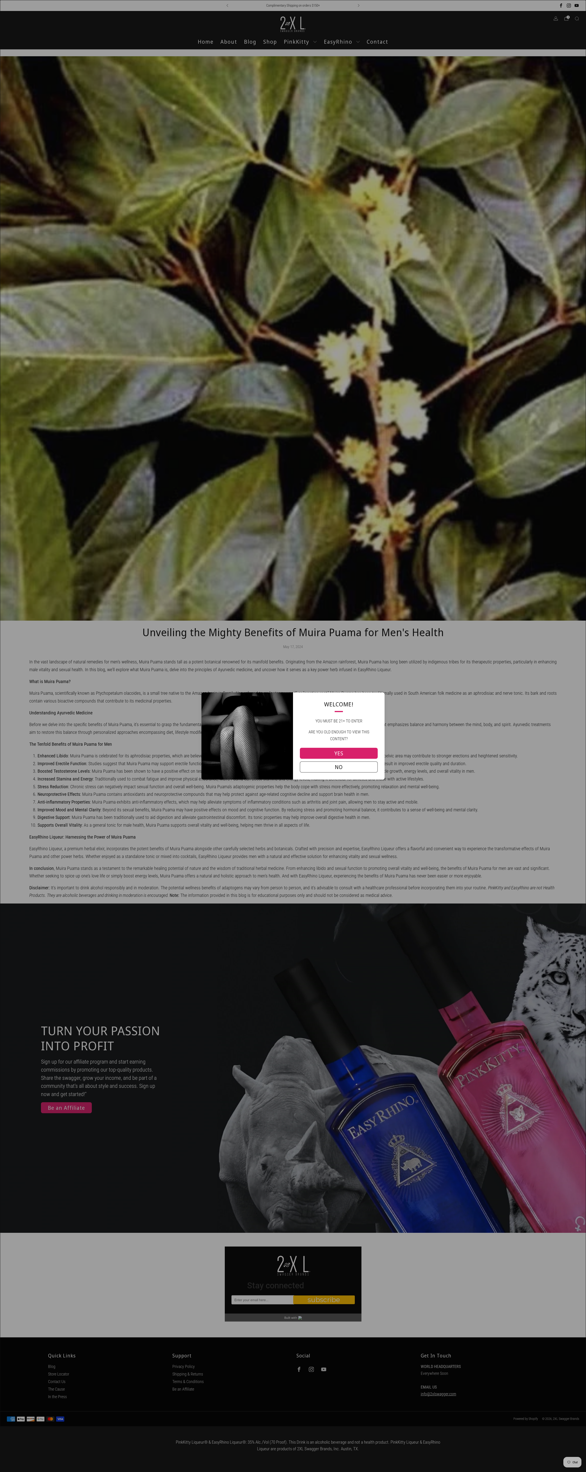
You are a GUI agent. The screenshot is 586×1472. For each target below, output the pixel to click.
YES (338, 753)
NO (339, 767)
